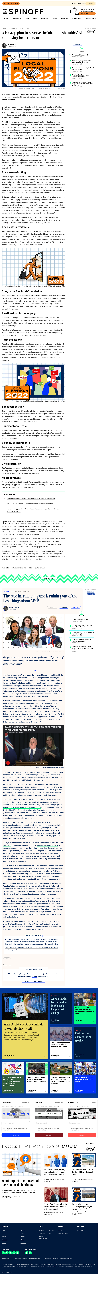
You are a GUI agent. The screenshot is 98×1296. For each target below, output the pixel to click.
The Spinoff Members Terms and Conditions (27, 1258)
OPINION (6, 591)
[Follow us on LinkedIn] (17, 1254)
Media (22, 1240)
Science (4, 1243)
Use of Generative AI (43, 1237)
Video (3, 1230)
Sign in (91, 3)
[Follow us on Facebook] (3, 1254)
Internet (4, 1236)
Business (23, 1243)
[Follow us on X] (7, 1254)
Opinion (52, 607)
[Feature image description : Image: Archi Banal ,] (56, 1160)
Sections (44, 18)
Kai (2, 1233)
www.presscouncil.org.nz (48, 1266)
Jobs (50, 1233)
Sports (23, 1236)
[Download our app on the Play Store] (30, 1254)
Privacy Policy (5, 1258)
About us (42, 1233)
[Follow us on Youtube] (10, 1254)
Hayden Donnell (14, 607)
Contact (41, 1230)
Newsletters (76, 18)
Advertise (52, 1230)
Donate (60, 1230)
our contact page (79, 1264)
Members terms (63, 1233)
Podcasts (64, 18)
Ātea (27, 18)
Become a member (90, 18)
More (54, 18)
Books (35, 18)
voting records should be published (15, 456)
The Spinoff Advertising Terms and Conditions (58, 1258)
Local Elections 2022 (10, 28)
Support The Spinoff (11, 3)
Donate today (84, 13)
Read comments (34, 981)
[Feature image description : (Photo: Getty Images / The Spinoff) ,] (84, 1194)
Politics (6, 18)
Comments (75, 607)
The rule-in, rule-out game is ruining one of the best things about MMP (31, 498)
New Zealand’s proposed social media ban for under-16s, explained (30, 504)
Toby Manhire (12, 44)
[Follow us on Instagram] (14, 1254)
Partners (4, 1240)
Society (23, 1230)
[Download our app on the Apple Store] (27, 1254)
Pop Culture (17, 18)
